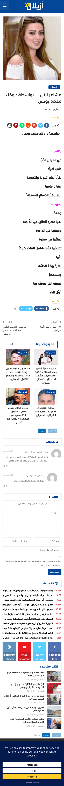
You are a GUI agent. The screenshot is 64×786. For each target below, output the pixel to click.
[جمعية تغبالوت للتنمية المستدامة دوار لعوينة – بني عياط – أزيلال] (54, 676)
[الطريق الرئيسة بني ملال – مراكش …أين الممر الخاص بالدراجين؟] (54, 711)
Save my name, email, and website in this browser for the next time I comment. (33, 563)
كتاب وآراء (54, 87)
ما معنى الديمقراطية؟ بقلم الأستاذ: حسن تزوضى (14, 330)
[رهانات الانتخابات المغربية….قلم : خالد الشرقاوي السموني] (46, 396)
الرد (4, 465)
